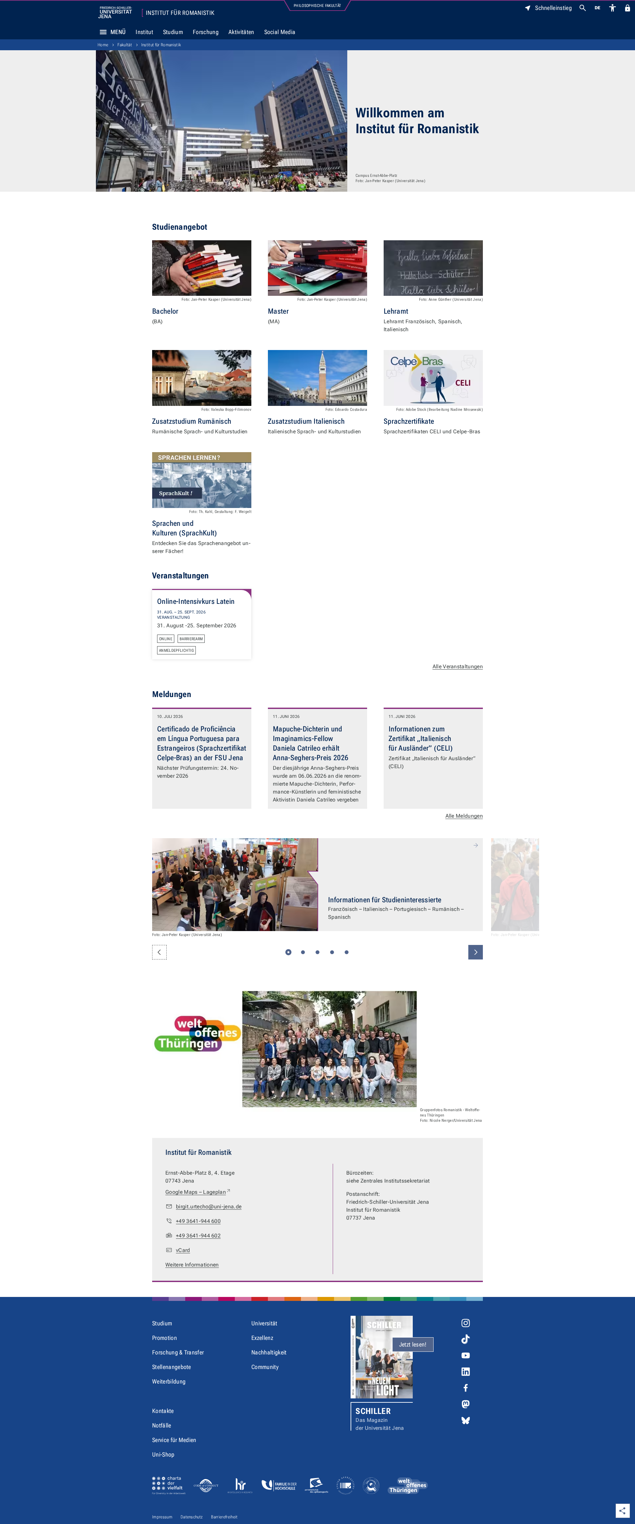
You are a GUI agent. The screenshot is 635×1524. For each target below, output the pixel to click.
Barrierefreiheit (224, 1516)
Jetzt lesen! (413, 1344)
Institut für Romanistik (180, 13)
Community (264, 1366)
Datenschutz (192, 1516)
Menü (118, 31)
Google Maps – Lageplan (198, 1192)
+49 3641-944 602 (198, 1235)
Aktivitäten (241, 31)
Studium (173, 31)
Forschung (206, 31)
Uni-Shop (163, 1454)
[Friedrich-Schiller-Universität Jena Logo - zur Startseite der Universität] (115, 12)
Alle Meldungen (464, 816)
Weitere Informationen (192, 1265)
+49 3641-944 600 (198, 1221)
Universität (264, 1323)
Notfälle (161, 1425)
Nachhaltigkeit (268, 1352)
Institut (144, 31)
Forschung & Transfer (178, 1352)
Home (103, 44)
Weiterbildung (169, 1381)
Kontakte (163, 1410)
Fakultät (124, 44)
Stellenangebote (171, 1366)
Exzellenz (262, 1337)
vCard (183, 1250)
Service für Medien (174, 1439)
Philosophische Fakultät (317, 5)
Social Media (280, 31)
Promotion (164, 1337)
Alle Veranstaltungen (458, 666)
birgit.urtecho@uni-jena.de (208, 1206)
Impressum (162, 1516)
